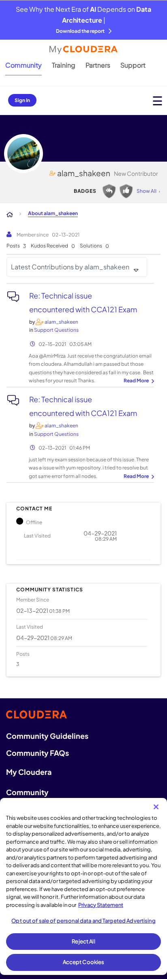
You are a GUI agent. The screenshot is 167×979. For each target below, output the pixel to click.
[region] (83, 886)
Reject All (83, 941)
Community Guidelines (47, 735)
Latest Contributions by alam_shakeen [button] (70, 266)
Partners (98, 65)
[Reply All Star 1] (109, 191)
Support (133, 65)
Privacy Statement (100, 905)
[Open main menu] (157, 100)
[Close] (156, 807)
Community (23, 65)
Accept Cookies (84, 962)
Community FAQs (37, 752)
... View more (138, 381)
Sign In (22, 100)
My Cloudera (28, 771)
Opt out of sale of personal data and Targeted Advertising (83, 920)
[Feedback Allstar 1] (126, 191)
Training (63, 65)
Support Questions (56, 330)
